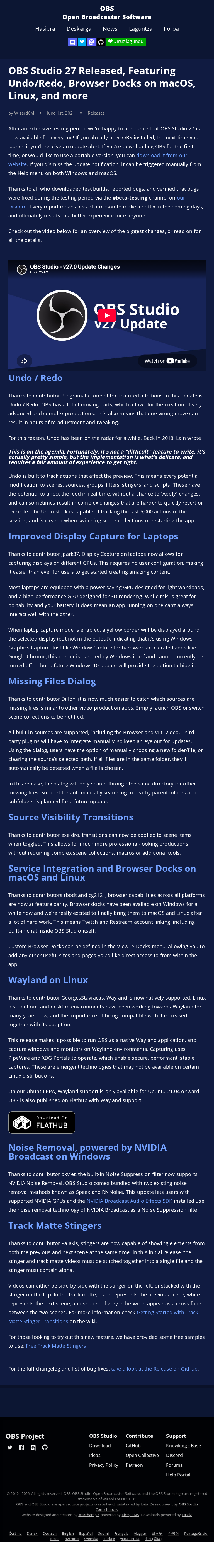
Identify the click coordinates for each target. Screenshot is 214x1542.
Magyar (139, 1533)
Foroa (171, 28)
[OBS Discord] (72, 42)
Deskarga (79, 28)
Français (121, 1533)
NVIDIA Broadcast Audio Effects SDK (129, 1200)
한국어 (173, 1533)
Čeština (15, 1533)
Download (100, 1445)
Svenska (91, 1538)
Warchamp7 (88, 1514)
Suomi (103, 1533)
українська (130, 1538)
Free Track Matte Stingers (56, 1345)
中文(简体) (153, 1538)
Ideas (95, 1455)
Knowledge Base (183, 1445)
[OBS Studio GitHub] (101, 42)
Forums (174, 1465)
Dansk (32, 1533)
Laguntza (140, 28)
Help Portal (178, 1475)
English (68, 1533)
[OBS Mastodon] (91, 42)
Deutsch (50, 1533)
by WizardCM (21, 113)
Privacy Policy (103, 1465)
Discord (174, 1455)
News (110, 28)
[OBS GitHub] (45, 1447)
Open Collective (142, 1455)
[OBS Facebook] (21, 1447)
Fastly (187, 1514)
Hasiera (45, 28)
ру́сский (72, 1538)
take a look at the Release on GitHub (154, 1368)
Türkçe (109, 1538)
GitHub (133, 1445)
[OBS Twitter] (82, 42)
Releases (96, 113)
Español (86, 1533)
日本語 (157, 1533)
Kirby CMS (130, 1514)
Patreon (134, 1465)
